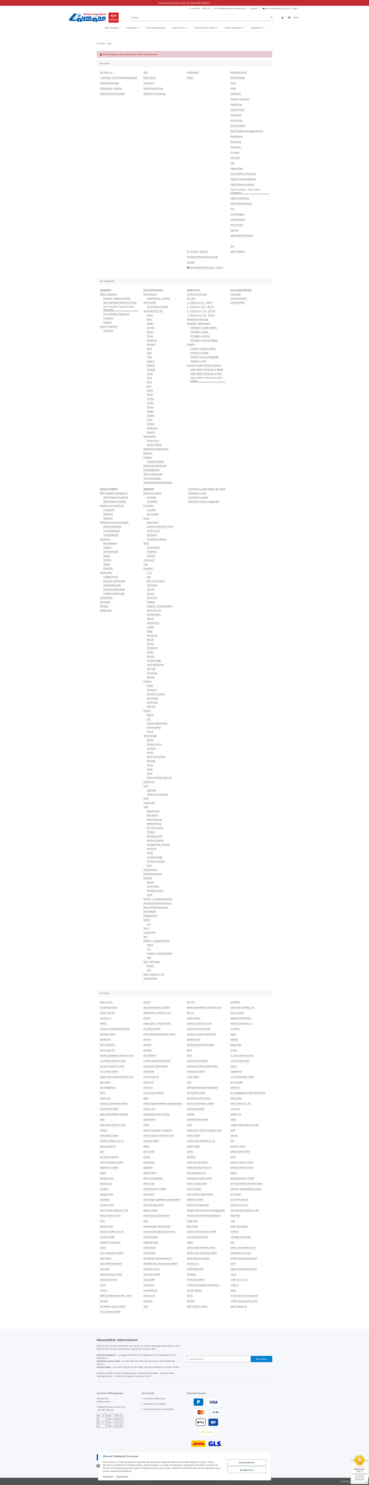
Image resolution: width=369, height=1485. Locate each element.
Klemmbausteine (155, 890)
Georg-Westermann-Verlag (156, 1114)
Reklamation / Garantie (111, 88)
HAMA (146, 1124)
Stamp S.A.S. (193, 1263)
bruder (233, 1050)
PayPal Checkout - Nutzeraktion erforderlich (245, 191)
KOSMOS (191, 1156)
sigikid (190, 1242)
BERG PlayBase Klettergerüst (113, 493)
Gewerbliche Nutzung (197, 319)
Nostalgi (151, 369)
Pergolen (147, 457)
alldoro (146, 1018)
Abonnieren (261, 1359)
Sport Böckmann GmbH (198, 1258)
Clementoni (149, 1071)
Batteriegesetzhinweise (241, 235)
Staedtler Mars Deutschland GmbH (160, 1263)
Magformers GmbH (109, 1167)
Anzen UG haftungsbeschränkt (114, 1028)
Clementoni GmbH (196, 1071)
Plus (232, 208)
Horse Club (152, 702)
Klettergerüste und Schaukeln (114, 522)
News (233, 88)
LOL (148, 949)
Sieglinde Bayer (150, 1242)
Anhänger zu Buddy (200, 336)
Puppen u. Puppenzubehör (156, 940)
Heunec (234, 1135)
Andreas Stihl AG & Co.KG (199, 1023)
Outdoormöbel (237, 302)
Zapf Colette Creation (197, 1306)
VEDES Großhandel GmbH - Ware (116, 1295)
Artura (150, 315)
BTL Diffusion (149, 1055)
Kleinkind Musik (154, 836)
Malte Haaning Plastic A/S (199, 1167)
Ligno (149, 352)
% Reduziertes (150, 978)
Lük (148, 924)
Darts (146, 543)
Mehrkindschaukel (112, 526)
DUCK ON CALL (154, 610)
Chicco (233, 1066)
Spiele (150, 769)
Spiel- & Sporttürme (153, 474)
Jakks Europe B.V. (108, 1146)
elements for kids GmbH (198, 1098)
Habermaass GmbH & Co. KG (157, 1012)
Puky (232, 1220)
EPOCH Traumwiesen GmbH (200, 1103)
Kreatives (147, 878)
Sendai (150, 402)
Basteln (150, 882)
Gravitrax (151, 748)
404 (232, 246)
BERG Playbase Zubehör (114, 501)
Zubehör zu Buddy (199, 352)
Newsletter (235, 93)
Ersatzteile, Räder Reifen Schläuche (204, 365)
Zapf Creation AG (238, 1306)
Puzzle (150, 731)
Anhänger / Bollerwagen (198, 323)
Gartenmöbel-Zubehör (158, 306)
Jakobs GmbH (193, 1146)
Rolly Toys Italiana (239, 1226)
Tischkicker (152, 501)
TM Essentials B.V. (108, 1279)
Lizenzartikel (149, 932)
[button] (282, 18)
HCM (232, 1130)
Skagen (150, 411)
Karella (146, 1156)
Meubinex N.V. (107, 1178)
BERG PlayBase (112, 27)
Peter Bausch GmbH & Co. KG (244, 1210)
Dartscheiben (153, 547)
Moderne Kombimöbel (114, 589)
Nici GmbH (235, 1194)
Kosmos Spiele (154, 727)
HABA (233, 1119)
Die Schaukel (236, 1082)
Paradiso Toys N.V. (239, 1204)
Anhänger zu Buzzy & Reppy (204, 340)
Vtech (146, 928)
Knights (150, 627)
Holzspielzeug (150, 869)
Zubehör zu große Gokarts (203, 348)
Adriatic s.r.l (106, 1018)
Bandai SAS (105, 1039)
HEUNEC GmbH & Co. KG (112, 1140)
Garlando (234, 1108)
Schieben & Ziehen (156, 861)
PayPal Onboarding (239, 198)
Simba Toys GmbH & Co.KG (243, 1247)
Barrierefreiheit (237, 125)
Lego (145, 564)
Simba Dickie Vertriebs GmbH (201, 1247)
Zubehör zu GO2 (198, 361)
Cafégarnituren (110, 576)
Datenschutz (122, 1476)
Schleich (147, 681)
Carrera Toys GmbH (239, 1060)
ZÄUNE (106, 564)
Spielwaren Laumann (240, 1252)
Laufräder (151, 790)
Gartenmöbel (149, 302)
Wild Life (151, 706)
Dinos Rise (152, 597)
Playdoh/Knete (150, 915)
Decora (150, 331)
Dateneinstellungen (109, 83)
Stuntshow (152, 673)
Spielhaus (108, 514)
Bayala (150, 685)
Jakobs (146, 1146)
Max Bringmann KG (196, 1172)
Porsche (151, 656)
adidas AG (235, 1087)
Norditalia (105, 1199)
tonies (146, 518)
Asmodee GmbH (107, 1034)
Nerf (145, 936)
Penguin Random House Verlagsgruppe (206, 1210)
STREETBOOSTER (195, 1268)
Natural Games (194, 1188)
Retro (149, 382)
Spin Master (106, 1258)
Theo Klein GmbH (151, 1274)
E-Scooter (235, 152)
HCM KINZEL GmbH (109, 1135)
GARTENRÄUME (110, 551)
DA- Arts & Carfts (155, 827)
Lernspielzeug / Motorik (158, 844)
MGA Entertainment (153, 1178)
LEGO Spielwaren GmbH (111, 1162)
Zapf (149, 957)
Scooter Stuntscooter (197, 294)
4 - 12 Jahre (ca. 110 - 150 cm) (201, 310)
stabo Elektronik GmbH (111, 1263)
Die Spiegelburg (107, 1087)
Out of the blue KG (239, 1199)
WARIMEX (235, 1002)
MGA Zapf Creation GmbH (199, 1178)
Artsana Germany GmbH (198, 1028)
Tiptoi (149, 773)
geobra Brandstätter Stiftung (114, 1114)
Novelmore (152, 647)
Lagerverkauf (236, 168)
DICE (189, 1082)
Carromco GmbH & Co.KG (112, 1066)
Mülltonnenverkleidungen (156, 448)
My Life (150, 639)
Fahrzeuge (235, 294)
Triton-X (104, 1290)
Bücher (150, 714)
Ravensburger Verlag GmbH (156, 1226)
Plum (102, 1220)
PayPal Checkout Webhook (243, 179)
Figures (150, 618)
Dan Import (105, 1082)
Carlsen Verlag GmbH (197, 1060)
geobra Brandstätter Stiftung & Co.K (204, 1007)
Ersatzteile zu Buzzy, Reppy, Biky (203, 501)
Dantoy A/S (148, 1082)
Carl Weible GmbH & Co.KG (113, 1060)
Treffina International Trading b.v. (203, 1284)
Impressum (108, 1476)
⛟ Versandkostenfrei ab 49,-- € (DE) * (280, 8)
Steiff (145, 798)
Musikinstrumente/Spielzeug (157, 903)
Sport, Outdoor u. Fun (153, 974)
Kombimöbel (149, 436)
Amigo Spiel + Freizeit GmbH (157, 1023)
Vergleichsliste (237, 109)
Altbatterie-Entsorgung (154, 93)
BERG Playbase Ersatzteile (115, 497)
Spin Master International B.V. (157, 1258)
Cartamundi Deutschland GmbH (202, 1066)
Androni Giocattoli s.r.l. (241, 1023)
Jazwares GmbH (238, 1146)
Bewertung (235, 141)
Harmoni (151, 344)
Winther (191, 1300)
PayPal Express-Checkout (242, 184)
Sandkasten (109, 509)
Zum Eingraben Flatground (116, 313)
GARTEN (107, 547)
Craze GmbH (193, 1076)
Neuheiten (105, 539)
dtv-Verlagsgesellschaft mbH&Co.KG (247, 1092)
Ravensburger (150, 735)
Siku (149, 970)
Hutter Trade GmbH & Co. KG (201, 1140)
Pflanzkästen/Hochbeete (155, 465)
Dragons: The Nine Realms (160, 606)
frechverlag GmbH (196, 1108)
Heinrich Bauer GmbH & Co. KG (158, 1135)
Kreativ (150, 752)
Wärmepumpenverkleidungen (157, 482)
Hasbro (103, 1130)
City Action (152, 585)
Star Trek (151, 668)
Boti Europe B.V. (107, 1050)
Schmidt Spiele (150, 1236)
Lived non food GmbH (197, 1162)
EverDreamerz (154, 614)
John (102, 1151)
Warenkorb (235, 115)
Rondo (150, 390)
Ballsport (104, 606)
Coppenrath (149, 802)
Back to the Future (155, 580)
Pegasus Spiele (150, 1210)
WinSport (147, 1300)
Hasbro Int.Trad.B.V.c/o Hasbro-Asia (204, 1130)
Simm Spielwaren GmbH (111, 1252)
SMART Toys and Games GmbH (202, 1252)
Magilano (147, 1167)
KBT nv (190, 1012)
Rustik (150, 394)
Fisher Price (149, 781)
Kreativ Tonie (153, 530)
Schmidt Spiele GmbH (197, 1236)
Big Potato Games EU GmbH (156, 1007)
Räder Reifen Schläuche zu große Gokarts (206, 379)
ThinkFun (191, 1274)
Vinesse (150, 423)
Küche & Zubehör (155, 840)
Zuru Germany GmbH (110, 1311)
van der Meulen (194, 1290)
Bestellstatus (236, 136)
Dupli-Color (105, 1098)
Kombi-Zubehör (154, 444)
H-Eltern (151, 831)
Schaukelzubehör (111, 530)
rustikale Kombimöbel (114, 593)
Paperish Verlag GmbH (198, 1204)
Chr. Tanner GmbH (109, 1071)
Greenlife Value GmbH (197, 1119)
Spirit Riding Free (155, 664)
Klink (149, 348)
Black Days (235, 147)
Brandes (147, 1050)
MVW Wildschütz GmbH (154, 1188)
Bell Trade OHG (107, 1044)
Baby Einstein (153, 811)
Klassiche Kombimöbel (114, 580)
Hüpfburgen (106, 610)
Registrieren (236, 104)
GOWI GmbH (149, 1119)
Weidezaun (152, 428)
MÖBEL (106, 555)
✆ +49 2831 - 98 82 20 (199, 8)
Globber (191, 1114)
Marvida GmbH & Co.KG (241, 1167)
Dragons (151, 601)
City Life (151, 589)
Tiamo (233, 1274)
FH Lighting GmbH (108, 1007)
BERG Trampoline (108, 294)
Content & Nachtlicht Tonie (160, 526)
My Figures (152, 635)
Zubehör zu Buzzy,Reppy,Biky (204, 356)
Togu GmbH (149, 1279)
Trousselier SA (150, 1290)
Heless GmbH (193, 1135)
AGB (145, 72)
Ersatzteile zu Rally (197, 493)
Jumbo (190, 1151)
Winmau (104, 1300)
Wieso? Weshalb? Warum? (159, 777)
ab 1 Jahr (191, 298)
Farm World (152, 698)
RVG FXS (191, 1002)
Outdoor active (107, 1204)
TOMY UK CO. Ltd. (239, 1279)
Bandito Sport (193, 1039)
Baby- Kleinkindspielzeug (155, 907)
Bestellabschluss (238, 72)
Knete (150, 894)
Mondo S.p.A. (106, 1183)
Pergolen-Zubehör (155, 461)
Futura (150, 336)
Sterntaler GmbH (151, 1268)
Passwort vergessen (240, 99)
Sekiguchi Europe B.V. (110, 1242)
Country (151, 327)
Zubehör (107, 322)
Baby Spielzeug (154, 819)
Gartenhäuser (150, 294)
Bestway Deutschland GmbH (200, 1044)
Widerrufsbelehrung (153, 88)
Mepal (233, 1172)
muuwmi (104, 1188)
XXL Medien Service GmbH (112, 1306)
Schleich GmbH (107, 1236)
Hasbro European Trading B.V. (158, 1130)
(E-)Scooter (148, 505)
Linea (149, 356)
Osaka (150, 373)
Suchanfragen (237, 214)
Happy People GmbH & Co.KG (244, 1124)
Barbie (150, 944)
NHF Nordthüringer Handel (200, 1194)
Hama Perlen (153, 886)
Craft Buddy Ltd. (151, 1076)
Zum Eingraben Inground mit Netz (120, 302)
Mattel (103, 1172)
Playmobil (148, 568)
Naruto (150, 643)
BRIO (189, 1050)
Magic (150, 631)
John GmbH (148, 1151)
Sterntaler (105, 1268)
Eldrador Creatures (156, 693)
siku (232, 1242)
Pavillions (148, 453)
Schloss (150, 398)
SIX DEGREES (149, 1252)
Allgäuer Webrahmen (240, 1018)
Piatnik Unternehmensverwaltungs (203, 1215)
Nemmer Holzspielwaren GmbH (245, 1188)
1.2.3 (149, 572)
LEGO (233, 1156)
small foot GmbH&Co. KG (242, 1007)
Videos (190, 77)
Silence (150, 407)
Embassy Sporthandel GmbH (114, 1103)
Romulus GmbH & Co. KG (112, 1231)
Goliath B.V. (236, 1114)
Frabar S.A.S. (149, 1108)
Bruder (150, 965)
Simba (103, 1247)
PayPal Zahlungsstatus (241, 203)
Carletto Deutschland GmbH (157, 1060)
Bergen (150, 323)
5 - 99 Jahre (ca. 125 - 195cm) (201, 315)
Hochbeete (105, 601)
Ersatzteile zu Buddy (198, 497)
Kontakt (254, 8)
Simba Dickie (149, 1247)
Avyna (233, 1034)
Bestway (147, 1044)
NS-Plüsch (152, 848)
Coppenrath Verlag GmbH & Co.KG (116, 1076)
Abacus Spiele (237, 1012)
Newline (151, 365)
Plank (149, 377)
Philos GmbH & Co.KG (110, 1215)
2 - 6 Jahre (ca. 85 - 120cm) (199, 302)
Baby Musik (152, 815)
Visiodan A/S (149, 1295)
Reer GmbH (192, 1226)
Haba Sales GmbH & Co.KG (113, 1124)
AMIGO (103, 1023)
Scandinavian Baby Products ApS (159, 1231)
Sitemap (234, 230)
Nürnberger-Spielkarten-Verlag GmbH (161, 1199)
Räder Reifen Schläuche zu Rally (206, 373)
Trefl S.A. (234, 1284)
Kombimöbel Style (112, 585)
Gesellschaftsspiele (152, 873)
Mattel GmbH (149, 1172)
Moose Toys (149, 1183)
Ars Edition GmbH (152, 1028)
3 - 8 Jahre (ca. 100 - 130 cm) (200, 306)
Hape (145, 806)
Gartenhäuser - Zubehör (158, 298)
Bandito (147, 1039)
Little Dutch (149, 560)
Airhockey (151, 497)
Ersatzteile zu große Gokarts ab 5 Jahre (207, 488)
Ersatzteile (108, 318)
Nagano (150, 361)
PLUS (145, 1220)
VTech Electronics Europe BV (244, 1295)
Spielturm (108, 518)
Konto (233, 83)
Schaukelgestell (110, 534)
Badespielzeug (154, 823)
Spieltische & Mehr (152, 493)
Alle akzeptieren (247, 1462)
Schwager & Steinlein (240, 1236)
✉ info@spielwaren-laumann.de (230, 8)
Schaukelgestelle (151, 469)
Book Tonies (152, 522)
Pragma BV (192, 1220)
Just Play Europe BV (109, 1156)
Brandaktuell (149, 911)
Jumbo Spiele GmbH (240, 1151)
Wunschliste (236, 120)
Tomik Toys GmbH (195, 1279)
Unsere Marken (237, 219)
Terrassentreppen (152, 478)
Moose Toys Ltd (107, 1012)
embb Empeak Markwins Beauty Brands (162, 1103)
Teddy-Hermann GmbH (111, 1274)
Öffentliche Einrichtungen (112, 93)
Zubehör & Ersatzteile (157, 794)
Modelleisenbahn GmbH (242, 1178)
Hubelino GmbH (151, 1140)
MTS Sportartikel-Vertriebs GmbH (246, 1183)
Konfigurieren (247, 1470)
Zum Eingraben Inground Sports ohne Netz (118, 308)
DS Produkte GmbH (196, 1092)
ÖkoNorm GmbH (195, 1199)
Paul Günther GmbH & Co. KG (114, 1210)
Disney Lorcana (154, 744)
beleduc (234, 1039)
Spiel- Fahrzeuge (151, 961)
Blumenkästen (110, 543)
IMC (232, 1140)
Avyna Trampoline (108, 326)
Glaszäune (152, 340)
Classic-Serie (153, 440)
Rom (149, 386)
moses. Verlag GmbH (197, 1183)
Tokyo (149, 419)
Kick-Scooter (153, 514)
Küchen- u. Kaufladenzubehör (157, 898)
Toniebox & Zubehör (156, 539)
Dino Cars (148, 1087)
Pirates (150, 652)
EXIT (149, 719)
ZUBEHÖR (108, 568)
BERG (102, 1092)
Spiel (149, 865)
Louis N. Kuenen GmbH (241, 1162)
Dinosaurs (152, 689)
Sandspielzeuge (154, 857)
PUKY (145, 785)
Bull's (189, 1055)
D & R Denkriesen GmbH (242, 1076)
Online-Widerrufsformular (243, 173)
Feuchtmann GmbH (109, 1108)
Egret (145, 1098)
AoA (149, 576)
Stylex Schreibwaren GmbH (243, 1268)
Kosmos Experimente (157, 723)
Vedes (233, 1290)
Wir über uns (106, 72)
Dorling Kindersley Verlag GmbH (202, 1087)
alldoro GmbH (193, 1018)
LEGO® (146, 1002)
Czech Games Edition (153, 1092)
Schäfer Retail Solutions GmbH (201, 1231)
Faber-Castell (106, 1002)
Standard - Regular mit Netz (116, 298)
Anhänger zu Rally (199, 331)
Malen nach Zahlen (156, 756)
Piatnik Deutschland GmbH (156, 1215)
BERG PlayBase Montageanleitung (246, 131)
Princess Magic (154, 660)
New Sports (149, 1194)
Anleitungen (193, 72)
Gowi (102, 1119)
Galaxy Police (153, 622)
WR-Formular (236, 224)
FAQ (232, 163)
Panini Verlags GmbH (153, 1204)
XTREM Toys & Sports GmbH (243, 1300)
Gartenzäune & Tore (153, 310)
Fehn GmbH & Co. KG (240, 1103)
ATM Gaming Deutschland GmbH (159, 1034)
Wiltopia (151, 677)
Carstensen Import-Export (155, 1066)
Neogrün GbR (106, 1194)
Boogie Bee (235, 1044)
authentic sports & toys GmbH (201, 1034)
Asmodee (234, 1028)
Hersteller (235, 157)
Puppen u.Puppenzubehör (159, 953)
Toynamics (148, 1284)
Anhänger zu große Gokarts (203, 327)
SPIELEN (107, 560)
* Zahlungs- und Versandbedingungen (118, 77)
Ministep (151, 760)
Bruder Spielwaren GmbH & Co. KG (117, 1055)
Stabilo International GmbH (243, 1258)
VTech (190, 1295)
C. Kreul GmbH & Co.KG (241, 1055)
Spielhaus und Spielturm (112, 505)
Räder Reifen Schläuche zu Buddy (206, 369)
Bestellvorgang (237, 77)
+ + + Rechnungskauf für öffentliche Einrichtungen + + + (183, 3)
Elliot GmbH (236, 1098)
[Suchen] (271, 17)
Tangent (151, 415)
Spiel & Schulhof (238, 298)
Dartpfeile (152, 551)
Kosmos (147, 710)
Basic (149, 319)
